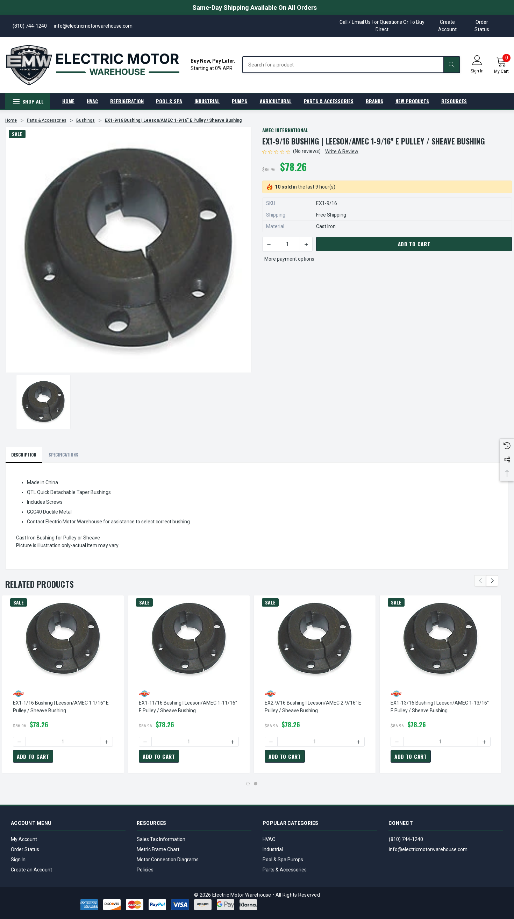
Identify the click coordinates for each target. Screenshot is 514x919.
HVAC (269, 839)
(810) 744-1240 (406, 839)
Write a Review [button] (341, 151)
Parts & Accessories (285, 869)
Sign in (477, 71)
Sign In (18, 859)
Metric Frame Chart (158, 849)
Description (23, 455)
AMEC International (285, 130)
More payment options (289, 259)
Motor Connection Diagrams (168, 859)
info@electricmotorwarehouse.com (428, 849)
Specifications (63, 455)
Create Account (447, 25)
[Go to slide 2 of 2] (255, 783)
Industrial (273, 849)
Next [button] (492, 580)
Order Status (481, 25)
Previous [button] (480, 580)
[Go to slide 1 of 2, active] (248, 783)
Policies (145, 869)
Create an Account (31, 869)
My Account (24, 839)
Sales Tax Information (161, 839)
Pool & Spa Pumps (283, 859)
